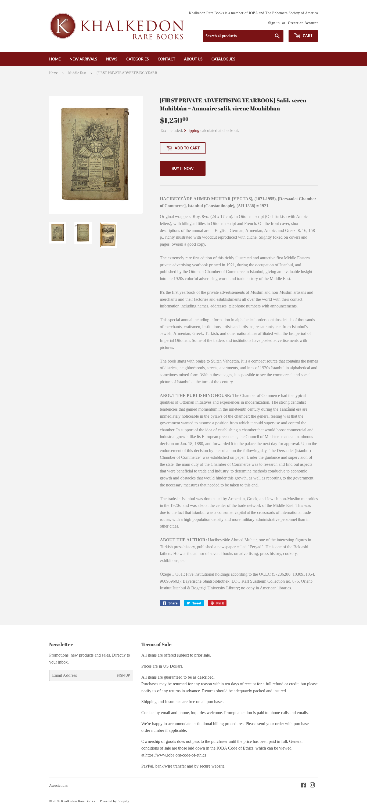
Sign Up (123, 676)
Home (55, 59)
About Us (193, 59)
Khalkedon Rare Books (78, 801)
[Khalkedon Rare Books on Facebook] (303, 785)
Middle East (77, 73)
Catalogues (223, 59)
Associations (58, 785)
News (111, 59)
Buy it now (183, 168)
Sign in (274, 23)
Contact (166, 59)
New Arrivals (83, 59)
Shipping (191, 130)
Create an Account (303, 23)
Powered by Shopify (114, 801)
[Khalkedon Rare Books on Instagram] (312, 785)
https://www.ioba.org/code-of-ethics (175, 755)
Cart (307, 35)
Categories (137, 59)
